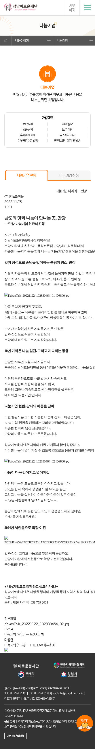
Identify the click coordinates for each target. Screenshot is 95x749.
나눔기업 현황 (26, 175)
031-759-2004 (16, 693)
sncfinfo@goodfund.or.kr (68, 693)
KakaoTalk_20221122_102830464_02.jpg (36, 624)
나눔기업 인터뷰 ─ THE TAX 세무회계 (29, 645)
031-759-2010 (40, 693)
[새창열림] (26, 668)
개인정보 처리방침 (15, 735)
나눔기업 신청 (69, 175)
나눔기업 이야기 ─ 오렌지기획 (24, 634)
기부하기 (72, 7)
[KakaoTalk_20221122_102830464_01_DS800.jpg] (36, 295)
